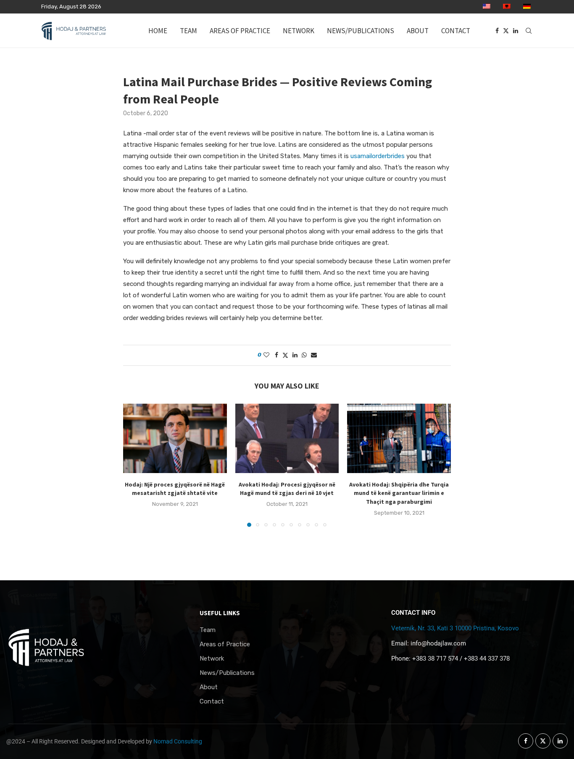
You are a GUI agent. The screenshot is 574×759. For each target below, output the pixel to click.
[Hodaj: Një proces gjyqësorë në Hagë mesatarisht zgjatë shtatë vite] (175, 438)
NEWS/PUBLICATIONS (360, 30)
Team (208, 630)
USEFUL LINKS (220, 613)
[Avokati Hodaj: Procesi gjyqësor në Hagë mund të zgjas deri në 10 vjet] (287, 438)
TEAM (188, 30)
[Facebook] (497, 31)
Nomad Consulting (177, 741)
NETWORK (298, 30)
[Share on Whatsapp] (304, 355)
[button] (134, 465)
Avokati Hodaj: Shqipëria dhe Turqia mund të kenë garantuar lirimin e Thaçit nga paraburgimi (399, 493)
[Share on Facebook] (276, 355)
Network (212, 659)
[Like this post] (266, 355)
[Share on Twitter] (285, 355)
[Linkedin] (515, 31)
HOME (157, 30)
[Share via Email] (314, 355)
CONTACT (455, 30)
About (209, 687)
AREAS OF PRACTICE (240, 30)
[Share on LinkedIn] (295, 355)
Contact (212, 701)
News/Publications (227, 673)
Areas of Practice (225, 644)
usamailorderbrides (377, 156)
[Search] (528, 31)
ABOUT (418, 30)
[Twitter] (506, 31)
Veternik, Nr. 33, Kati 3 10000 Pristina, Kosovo (455, 628)
